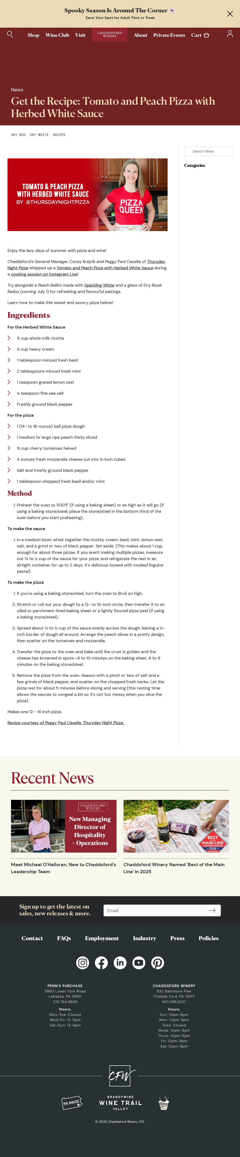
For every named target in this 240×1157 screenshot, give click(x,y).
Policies (209, 938)
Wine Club (57, 35)
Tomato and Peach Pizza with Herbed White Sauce (105, 268)
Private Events (169, 35)
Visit (80, 35)
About (140, 35)
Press (177, 938)
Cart (196, 35)
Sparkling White (99, 285)
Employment (102, 938)
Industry (144, 938)
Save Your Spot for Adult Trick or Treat (120, 17)
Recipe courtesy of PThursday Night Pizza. (66, 723)
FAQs (64, 938)
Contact (32, 938)
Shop (33, 35)
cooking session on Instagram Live (44, 274)
